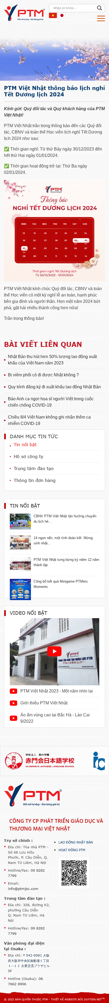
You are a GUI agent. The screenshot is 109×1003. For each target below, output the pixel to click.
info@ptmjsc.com (23, 888)
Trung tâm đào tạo (34, 468)
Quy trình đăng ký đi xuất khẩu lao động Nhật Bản (54, 387)
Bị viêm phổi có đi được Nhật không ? (43, 375)
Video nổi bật (28, 613)
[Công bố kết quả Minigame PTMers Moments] (20, 589)
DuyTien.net (93, 999)
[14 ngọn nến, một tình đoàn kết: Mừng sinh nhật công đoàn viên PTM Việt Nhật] (20, 542)
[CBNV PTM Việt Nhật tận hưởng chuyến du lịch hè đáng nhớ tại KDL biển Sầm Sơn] (20, 521)
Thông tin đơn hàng (35, 480)
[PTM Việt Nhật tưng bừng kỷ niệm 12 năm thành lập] (20, 564)
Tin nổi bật (25, 444)
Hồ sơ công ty (28, 456)
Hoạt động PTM (71, 850)
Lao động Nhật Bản (75, 842)
